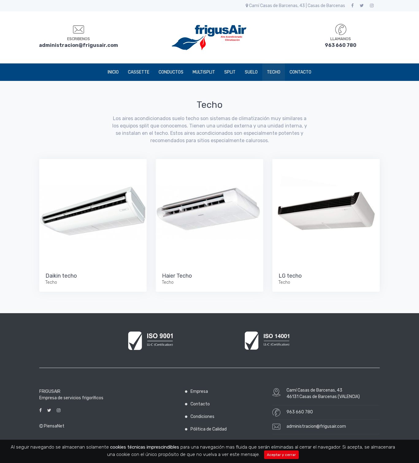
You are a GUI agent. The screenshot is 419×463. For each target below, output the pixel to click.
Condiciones (202, 416)
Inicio (113, 72)
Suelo (251, 72)
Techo (273, 72)
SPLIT (230, 72)
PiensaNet (53, 426)
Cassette (138, 72)
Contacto (300, 72)
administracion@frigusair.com (316, 426)
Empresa (199, 391)
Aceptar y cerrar (281, 455)
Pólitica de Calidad (208, 429)
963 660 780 (299, 412)
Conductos (171, 72)
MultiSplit (204, 72)
